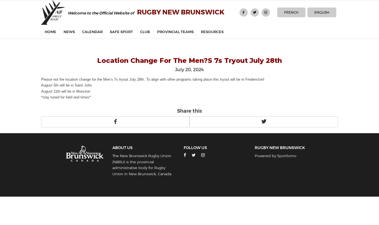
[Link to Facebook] (243, 12)
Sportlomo (286, 156)
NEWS (69, 31)
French (291, 12)
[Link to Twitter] (255, 12)
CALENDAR (92, 31)
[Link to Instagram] (266, 12)
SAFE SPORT (121, 31)
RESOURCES (212, 31)
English (321, 12)
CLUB (145, 31)
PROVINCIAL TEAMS (175, 31)
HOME (50, 31)
